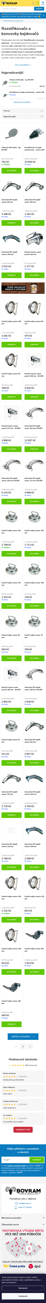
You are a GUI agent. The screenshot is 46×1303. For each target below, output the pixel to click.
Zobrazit (11, 223)
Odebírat (37, 1160)
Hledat (39, 9)
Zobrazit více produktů (22, 102)
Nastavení (23, 1288)
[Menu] (43, 3)
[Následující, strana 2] (23, 1046)
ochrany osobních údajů (17, 1166)
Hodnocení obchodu (23, 1059)
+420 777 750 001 (25, 1207)
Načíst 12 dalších (21, 1036)
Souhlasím (23, 1296)
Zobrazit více (23, 1129)
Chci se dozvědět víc (22, 65)
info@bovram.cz (25, 1203)
